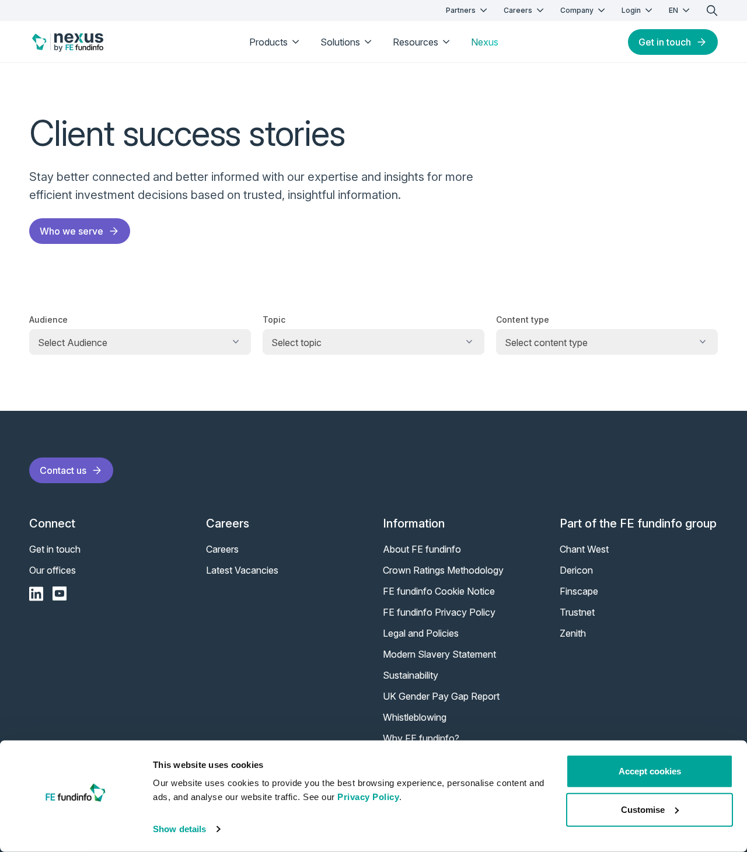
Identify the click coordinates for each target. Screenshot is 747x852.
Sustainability (410, 675)
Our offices (52, 570)
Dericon (576, 570)
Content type (522, 319)
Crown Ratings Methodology (443, 570)
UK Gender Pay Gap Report (441, 696)
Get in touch (664, 42)
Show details (179, 829)
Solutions (340, 42)
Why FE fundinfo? (421, 738)
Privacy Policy (368, 797)
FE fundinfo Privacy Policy (439, 612)
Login (631, 10)
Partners (461, 10)
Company (577, 10)
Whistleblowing (414, 717)
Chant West (584, 549)
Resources (415, 42)
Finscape (579, 591)
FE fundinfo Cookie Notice (439, 591)
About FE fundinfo (422, 549)
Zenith (573, 633)
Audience (48, 319)
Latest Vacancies (242, 570)
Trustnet (577, 612)
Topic (274, 319)
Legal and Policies (421, 633)
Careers (518, 10)
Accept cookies (650, 771)
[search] (712, 10)
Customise (643, 809)
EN (673, 10)
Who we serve (71, 231)
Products (268, 42)
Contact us (63, 470)
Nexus (484, 42)
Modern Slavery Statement (439, 654)
